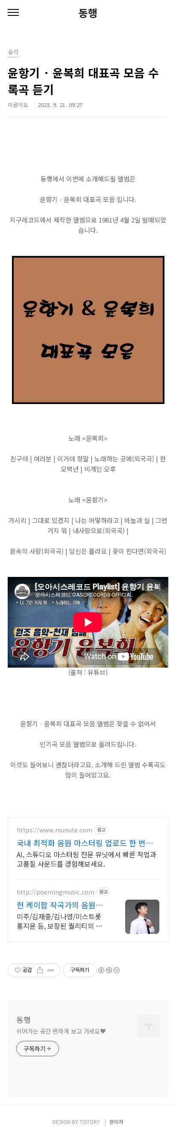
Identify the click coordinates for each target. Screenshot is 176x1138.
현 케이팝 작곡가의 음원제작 (60, 905)
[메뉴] (13, 12)
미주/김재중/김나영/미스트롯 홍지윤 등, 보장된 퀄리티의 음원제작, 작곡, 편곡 (59, 920)
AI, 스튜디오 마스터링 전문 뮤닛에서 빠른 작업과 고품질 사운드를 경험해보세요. (86, 858)
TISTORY (89, 1121)
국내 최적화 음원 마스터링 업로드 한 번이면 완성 (85, 843)
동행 (88, 12)
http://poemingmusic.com (55, 892)
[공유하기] (40, 970)
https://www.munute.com (54, 830)
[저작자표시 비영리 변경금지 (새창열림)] (108, 970)
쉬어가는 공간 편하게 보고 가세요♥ (61, 1031)
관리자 (116, 1121)
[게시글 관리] (50, 970)
